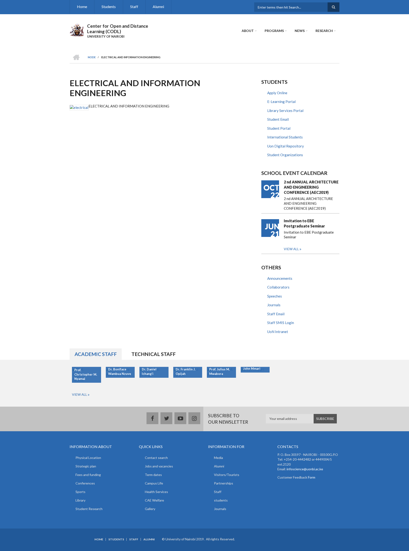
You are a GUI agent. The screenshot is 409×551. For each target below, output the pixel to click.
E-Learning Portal (281, 101)
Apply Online (277, 93)
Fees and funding (88, 475)
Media (218, 458)
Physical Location (88, 458)
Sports (80, 492)
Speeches (274, 296)
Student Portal (278, 128)
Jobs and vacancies (159, 466)
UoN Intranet (277, 331)
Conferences (85, 483)
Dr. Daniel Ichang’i (149, 371)
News (300, 31)
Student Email (278, 119)
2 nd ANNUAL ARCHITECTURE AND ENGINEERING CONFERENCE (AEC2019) (311, 187)
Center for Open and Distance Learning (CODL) (117, 28)
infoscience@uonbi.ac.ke (305, 469)
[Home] (77, 29)
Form (311, 477)
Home (82, 6)
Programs (274, 31)
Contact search (156, 458)
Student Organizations (285, 155)
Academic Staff (96, 354)
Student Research (89, 509)
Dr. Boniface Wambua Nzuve (119, 371)
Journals (273, 305)
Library (80, 500)
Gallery (150, 509)
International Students (285, 137)
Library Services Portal (285, 110)
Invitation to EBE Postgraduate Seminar (304, 223)
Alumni (158, 6)
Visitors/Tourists (226, 475)
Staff (134, 6)
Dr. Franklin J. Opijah (186, 371)
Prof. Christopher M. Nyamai (85, 374)
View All (79, 394)
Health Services (156, 492)
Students (109, 6)
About (248, 31)
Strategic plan (86, 466)
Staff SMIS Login (280, 322)
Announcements (279, 278)
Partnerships (223, 483)
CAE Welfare (154, 500)
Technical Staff (153, 354)
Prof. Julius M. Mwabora (219, 371)
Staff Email (276, 314)
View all (291, 249)
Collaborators (278, 287)
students (221, 500)
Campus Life (154, 483)
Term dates (153, 475)
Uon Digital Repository (285, 146)
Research (324, 31)
